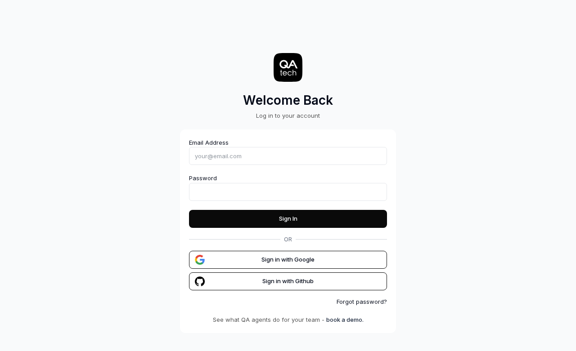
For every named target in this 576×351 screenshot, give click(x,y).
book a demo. (345, 319)
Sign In (288, 218)
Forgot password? (362, 301)
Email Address (209, 142)
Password (203, 178)
